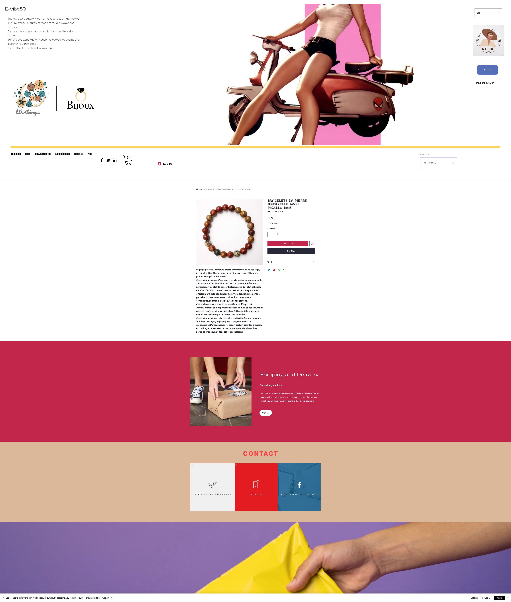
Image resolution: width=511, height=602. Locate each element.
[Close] (507, 598)
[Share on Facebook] (269, 270)
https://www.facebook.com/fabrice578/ (299, 494)
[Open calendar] (453, 163)
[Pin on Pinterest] (274, 270)
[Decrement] (269, 234)
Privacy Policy (106, 597)
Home (199, 189)
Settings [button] (474, 597)
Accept (499, 597)
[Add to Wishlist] (312, 244)
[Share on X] (284, 270)
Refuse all (486, 597)
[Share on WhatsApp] (279, 270)
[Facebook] (101, 160)
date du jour (425, 154)
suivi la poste (272, 223)
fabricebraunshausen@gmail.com (212, 494)
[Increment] (277, 234)
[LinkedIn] (114, 160)
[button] (128, 160)
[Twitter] (108, 160)
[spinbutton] (273, 234)
